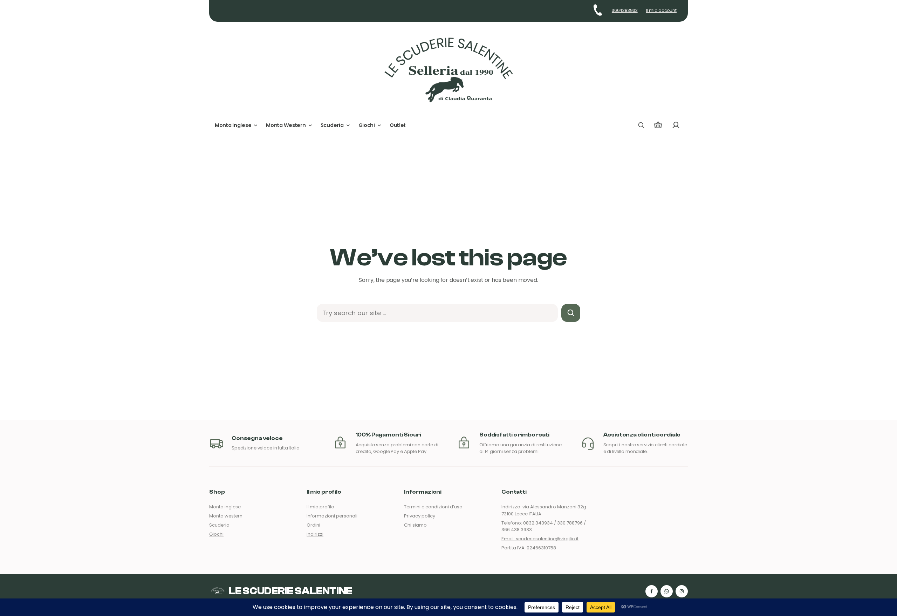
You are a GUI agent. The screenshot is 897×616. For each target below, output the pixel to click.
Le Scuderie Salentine (290, 591)
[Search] (571, 313)
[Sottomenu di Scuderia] (348, 125)
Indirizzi (315, 534)
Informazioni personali (332, 516)
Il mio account (661, 10)
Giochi (216, 534)
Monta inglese (225, 506)
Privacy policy (419, 516)
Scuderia (219, 525)
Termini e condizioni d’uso (433, 506)
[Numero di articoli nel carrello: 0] (658, 125)
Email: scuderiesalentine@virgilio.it (539, 538)
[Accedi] (675, 125)
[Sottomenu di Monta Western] (310, 125)
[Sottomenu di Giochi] (379, 125)
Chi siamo (415, 525)
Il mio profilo (320, 506)
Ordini (313, 525)
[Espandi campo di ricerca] (641, 125)
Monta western (225, 516)
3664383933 (625, 10)
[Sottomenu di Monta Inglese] (256, 125)
